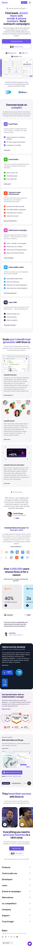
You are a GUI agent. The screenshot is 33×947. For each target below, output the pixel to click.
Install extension (8, 395)
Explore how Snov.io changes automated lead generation (16, 579)
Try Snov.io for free (16, 41)
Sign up (24, 2)
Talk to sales (18, 853)
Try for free (7, 483)
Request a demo (18, 46)
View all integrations (15, 546)
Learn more (7, 439)
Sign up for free (16, 848)
